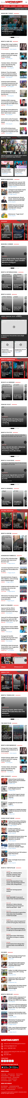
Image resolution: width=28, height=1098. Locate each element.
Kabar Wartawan (12, 1079)
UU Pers (3, 1089)
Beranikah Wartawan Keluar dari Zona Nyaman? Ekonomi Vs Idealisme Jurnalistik (17, 838)
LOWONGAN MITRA (14, 1086)
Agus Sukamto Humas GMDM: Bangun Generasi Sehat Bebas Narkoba (9, 628)
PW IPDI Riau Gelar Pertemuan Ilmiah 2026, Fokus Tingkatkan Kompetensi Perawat (9, 647)
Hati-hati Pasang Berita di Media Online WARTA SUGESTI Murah (6, 687)
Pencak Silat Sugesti (6, 1080)
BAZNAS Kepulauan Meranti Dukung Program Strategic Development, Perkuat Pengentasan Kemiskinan (16, 207)
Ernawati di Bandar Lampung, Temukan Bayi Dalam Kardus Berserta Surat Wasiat (18, 687)
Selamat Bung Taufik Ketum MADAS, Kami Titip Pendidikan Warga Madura (16, 780)
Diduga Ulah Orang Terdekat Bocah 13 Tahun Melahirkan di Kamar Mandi (9, 46)
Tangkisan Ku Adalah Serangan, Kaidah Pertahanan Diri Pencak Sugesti (17, 811)
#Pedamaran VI (18, 667)
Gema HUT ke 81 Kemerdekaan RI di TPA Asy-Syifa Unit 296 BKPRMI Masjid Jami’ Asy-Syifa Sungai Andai (9, 619)
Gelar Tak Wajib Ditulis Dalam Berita (16, 860)
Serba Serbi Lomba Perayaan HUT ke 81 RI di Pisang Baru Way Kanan (10, 120)
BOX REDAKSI (4, 1086)
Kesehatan (4, 650)
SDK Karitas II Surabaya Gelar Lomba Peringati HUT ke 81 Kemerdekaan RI (9, 597)
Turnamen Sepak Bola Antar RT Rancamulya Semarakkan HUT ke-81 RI (13, 477)
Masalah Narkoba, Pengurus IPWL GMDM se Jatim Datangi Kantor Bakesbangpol (9, 578)
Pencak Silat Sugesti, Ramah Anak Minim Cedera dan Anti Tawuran (16, 796)
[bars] (25, 2)
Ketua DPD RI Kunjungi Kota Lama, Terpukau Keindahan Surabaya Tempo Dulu (6, 396)
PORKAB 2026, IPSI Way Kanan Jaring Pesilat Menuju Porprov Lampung (12, 421)
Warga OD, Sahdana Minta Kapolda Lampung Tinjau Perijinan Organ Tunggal (14, 874)
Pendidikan (5, 707)
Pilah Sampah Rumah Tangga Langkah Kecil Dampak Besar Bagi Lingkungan (18, 236)
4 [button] (17, 37)
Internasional (11, 1074)
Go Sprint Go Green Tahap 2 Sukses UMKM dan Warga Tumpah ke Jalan (18, 396)
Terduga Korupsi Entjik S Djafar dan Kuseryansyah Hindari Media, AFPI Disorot (17, 191)
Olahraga (5, 416)
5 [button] (18, 37)
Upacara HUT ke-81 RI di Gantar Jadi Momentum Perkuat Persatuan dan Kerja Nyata (9, 609)
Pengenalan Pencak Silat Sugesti (20, 350)
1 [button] (9, 37)
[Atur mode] (4, 2)
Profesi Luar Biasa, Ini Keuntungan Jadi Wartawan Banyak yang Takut (16, 830)
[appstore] (5, 1068)
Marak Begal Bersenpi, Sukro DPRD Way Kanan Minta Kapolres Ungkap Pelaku (6, 503)
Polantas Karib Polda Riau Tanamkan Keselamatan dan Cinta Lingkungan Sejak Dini (9, 83)
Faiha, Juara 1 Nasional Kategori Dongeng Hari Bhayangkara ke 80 (16, 929)
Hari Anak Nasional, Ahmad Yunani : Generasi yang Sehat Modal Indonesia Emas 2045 (16, 199)
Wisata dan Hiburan (6, 1077)
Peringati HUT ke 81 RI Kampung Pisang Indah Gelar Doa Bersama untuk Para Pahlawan (9, 637)
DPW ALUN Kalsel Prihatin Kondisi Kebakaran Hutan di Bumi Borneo (9, 92)
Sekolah (3, 105)
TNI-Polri (3, 86)
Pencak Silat (16, 1077)
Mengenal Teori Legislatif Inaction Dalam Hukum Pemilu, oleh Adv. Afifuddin (6, 236)
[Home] (1, 6)
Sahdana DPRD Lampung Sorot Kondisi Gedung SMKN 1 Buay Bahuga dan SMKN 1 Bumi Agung (9, 102)
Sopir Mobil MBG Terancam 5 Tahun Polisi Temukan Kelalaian (15, 898)
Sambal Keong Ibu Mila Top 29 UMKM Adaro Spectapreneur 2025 (16, 979)
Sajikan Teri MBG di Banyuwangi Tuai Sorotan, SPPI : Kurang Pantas (17, 972)
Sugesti (13, 6)
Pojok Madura (5, 49)
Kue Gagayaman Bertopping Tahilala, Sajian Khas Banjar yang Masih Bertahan (16, 964)
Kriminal (19, 6)
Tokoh (3, 631)
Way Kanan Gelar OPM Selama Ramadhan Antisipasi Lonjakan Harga (15, 937)
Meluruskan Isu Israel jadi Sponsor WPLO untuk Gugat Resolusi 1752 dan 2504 (6, 286)
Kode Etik (20, 1088)
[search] (2, 2)
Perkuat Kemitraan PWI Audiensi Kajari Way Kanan (17, 852)
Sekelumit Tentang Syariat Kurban (14, 890)
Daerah (4, 25)
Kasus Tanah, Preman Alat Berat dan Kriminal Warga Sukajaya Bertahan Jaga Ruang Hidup (18, 308)
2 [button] (12, 37)
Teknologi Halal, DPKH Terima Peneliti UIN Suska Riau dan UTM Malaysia (13, 711)
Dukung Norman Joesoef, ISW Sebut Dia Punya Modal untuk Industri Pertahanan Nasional (16, 183)
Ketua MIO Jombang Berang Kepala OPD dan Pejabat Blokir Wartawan (18, 525)
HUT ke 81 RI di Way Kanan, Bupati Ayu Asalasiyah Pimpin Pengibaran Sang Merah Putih (9, 130)
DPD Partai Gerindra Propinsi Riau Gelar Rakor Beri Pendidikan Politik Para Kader (16, 914)
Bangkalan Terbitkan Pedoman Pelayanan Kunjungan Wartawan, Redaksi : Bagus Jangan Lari (17, 846)
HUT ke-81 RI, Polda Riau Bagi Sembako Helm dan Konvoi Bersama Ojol (9, 560)
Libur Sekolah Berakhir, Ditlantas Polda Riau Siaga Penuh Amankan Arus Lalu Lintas (13, 449)
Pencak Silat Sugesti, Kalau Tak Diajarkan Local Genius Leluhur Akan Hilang (7, 352)
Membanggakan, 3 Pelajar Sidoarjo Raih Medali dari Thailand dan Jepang (18, 286)
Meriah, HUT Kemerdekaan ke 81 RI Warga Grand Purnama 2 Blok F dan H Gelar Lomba (9, 111)
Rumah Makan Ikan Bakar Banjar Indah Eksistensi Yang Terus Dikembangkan (17, 987)
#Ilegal (3, 667)
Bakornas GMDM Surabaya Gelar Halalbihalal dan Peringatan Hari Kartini (6, 172)
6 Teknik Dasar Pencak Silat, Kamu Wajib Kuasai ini (12, 336)
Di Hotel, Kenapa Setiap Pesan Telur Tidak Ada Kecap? (17, 956)
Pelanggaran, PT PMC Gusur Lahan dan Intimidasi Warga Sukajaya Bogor (18, 503)
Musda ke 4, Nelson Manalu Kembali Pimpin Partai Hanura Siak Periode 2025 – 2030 (14, 906)
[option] (14, 25)
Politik (4, 444)
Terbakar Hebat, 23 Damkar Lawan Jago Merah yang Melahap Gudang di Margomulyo (9, 64)
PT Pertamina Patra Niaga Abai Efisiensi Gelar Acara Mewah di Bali (15, 945)
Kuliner (18, 1075)
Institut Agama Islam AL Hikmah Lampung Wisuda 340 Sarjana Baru (18, 374)
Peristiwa (7, 6)
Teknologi (3, 1074)
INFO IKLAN (4, 1088)
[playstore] (14, 1068)
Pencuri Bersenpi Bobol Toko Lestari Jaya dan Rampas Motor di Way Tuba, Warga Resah (15, 882)
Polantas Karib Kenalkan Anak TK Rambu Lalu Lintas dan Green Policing (9, 588)
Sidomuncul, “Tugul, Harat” (16, 214)
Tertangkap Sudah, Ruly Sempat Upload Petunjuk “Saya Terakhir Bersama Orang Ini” (13, 260)
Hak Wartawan (12, 1088)
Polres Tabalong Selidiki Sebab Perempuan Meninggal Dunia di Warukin (6, 308)
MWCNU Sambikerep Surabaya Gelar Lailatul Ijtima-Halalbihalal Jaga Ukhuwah (14, 156)
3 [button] (15, 37)
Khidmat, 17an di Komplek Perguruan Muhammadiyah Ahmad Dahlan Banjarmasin (9, 74)
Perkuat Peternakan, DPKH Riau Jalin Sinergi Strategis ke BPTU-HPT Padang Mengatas (17, 822)
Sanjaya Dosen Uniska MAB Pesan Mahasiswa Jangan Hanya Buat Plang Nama (6, 374)
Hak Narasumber (11, 1089)
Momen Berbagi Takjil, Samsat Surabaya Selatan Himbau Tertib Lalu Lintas (6, 525)
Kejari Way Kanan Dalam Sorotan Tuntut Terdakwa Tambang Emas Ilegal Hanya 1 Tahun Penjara (6, 547)
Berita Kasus (19, 1074)
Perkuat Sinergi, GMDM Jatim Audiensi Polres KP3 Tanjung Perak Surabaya (12, 30)
